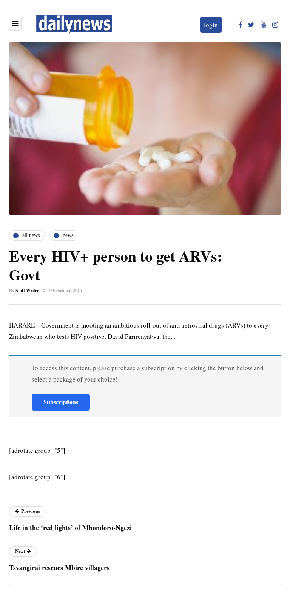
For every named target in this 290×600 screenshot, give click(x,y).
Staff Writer (27, 290)
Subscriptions (60, 402)
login (211, 24)
